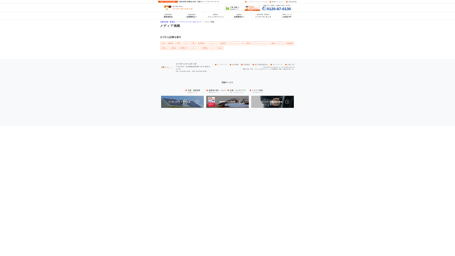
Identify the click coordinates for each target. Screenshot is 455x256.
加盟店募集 (293, 2)
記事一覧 (291, 64)
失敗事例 (201, 43)
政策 (273, 43)
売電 (178, 43)
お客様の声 (287, 16)
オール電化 (246, 43)
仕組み (219, 48)
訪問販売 (183, 48)
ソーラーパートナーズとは (257, 2)
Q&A (163, 43)
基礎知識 (289, 43)
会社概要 (235, 64)
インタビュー (212, 43)
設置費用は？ (192, 16)
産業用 (223, 43)
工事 (192, 43)
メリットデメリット (216, 16)
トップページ (222, 64)
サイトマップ (278, 64)
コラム (185, 43)
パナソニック (234, 43)
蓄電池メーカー (208, 48)
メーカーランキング (263, 16)
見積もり (165, 48)
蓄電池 (170, 43)
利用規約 (246, 64)
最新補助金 (168, 16)
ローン (280, 43)
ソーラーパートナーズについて (190, 22)
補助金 (173, 48)
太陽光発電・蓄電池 (167, 22)
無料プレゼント (278, 2)
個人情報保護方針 (261, 64)
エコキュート (194, 48)
